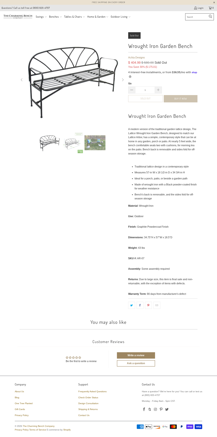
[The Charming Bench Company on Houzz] (150, 409)
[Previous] (21, 79)
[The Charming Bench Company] (18, 17)
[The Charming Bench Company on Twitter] (167, 409)
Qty (130, 83)
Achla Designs (136, 57)
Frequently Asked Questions (92, 391)
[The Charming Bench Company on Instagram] (155, 409)
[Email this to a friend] (156, 305)
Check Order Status (88, 397)
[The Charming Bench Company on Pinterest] (161, 409)
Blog (17, 397)
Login (200, 7)
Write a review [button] (136, 355)
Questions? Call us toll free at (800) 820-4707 (26, 7)
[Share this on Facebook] (140, 305)
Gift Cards (20, 409)
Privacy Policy (22, 415)
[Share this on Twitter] (131, 305)
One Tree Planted (24, 403)
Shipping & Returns (88, 409)
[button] (41, 17)
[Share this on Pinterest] (148, 305)
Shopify (67, 429)
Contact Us (83, 415)
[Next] (122, 79)
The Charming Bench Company (38, 426)
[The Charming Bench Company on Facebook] (144, 409)
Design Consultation (88, 403)
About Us (19, 391)
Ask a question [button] (136, 363)
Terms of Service (37, 429)
